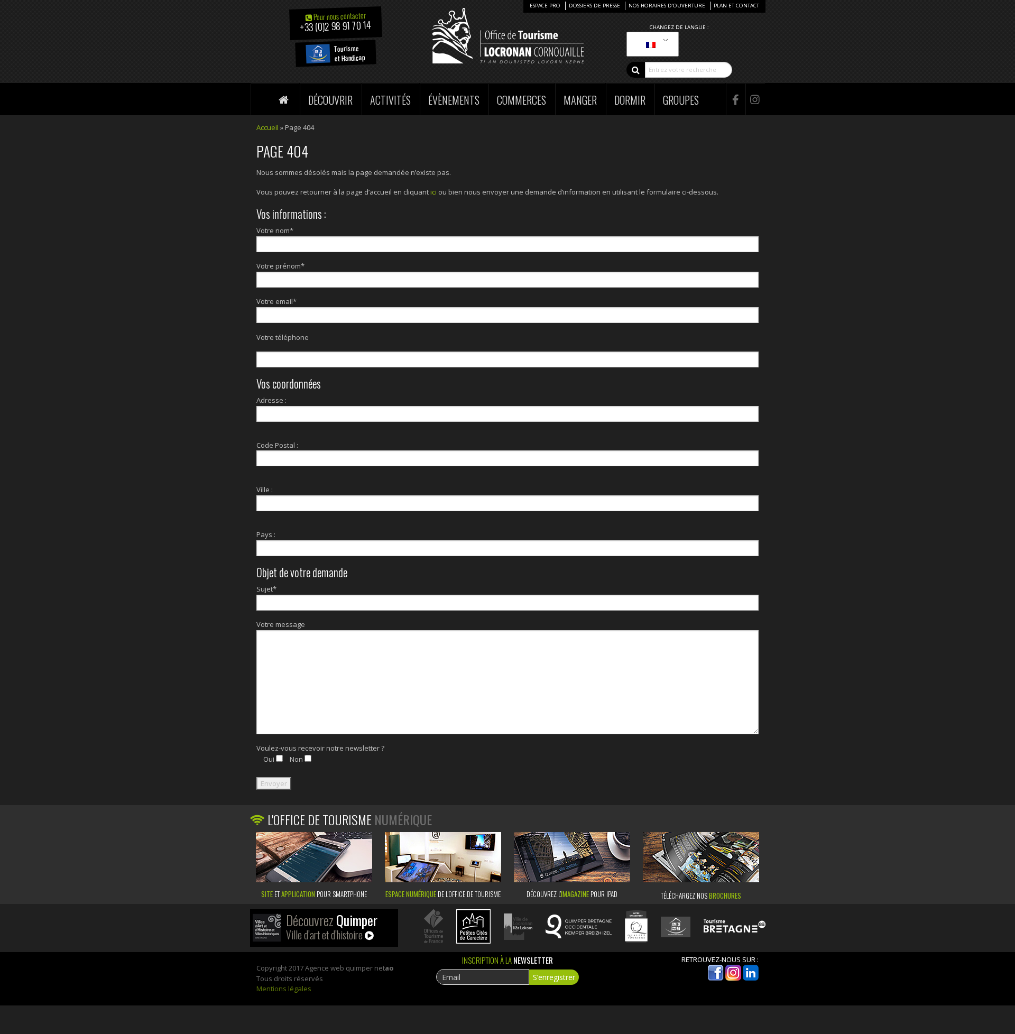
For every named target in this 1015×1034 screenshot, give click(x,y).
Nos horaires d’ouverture (667, 5)
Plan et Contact (736, 5)
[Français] (651, 44)
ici (433, 192)
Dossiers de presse (594, 5)
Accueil (267, 127)
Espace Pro (545, 5)
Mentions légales (283, 988)
